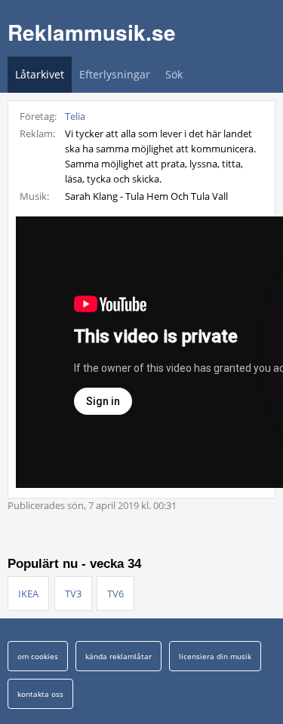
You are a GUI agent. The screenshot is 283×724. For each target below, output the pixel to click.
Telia (75, 116)
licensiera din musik (215, 656)
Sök (174, 74)
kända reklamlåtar (118, 656)
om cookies (37, 656)
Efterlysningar (114, 74)
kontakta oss (40, 694)
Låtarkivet (39, 74)
